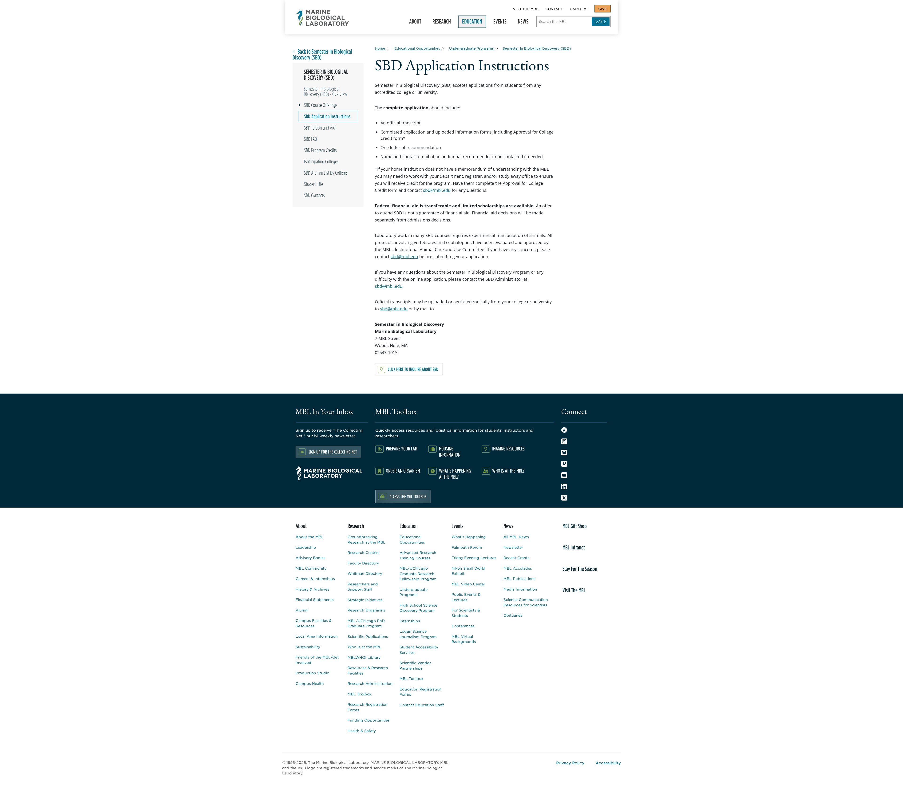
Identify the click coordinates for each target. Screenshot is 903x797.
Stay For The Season (579, 568)
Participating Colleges (321, 161)
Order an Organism (403, 470)
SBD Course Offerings (320, 105)
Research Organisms (366, 610)
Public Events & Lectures (466, 597)
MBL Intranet (573, 547)
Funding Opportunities (369, 720)
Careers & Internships (315, 578)
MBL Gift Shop (574, 525)
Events (498, 23)
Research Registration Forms (368, 707)
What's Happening (469, 536)
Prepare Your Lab (401, 448)
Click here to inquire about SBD (413, 369)
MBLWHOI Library (364, 657)
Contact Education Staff (422, 704)
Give (602, 9)
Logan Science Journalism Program (418, 634)
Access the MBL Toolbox (408, 496)
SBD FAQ (310, 139)
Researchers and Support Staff (363, 587)
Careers (578, 9)
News (521, 23)
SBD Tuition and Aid (319, 127)
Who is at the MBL (364, 646)
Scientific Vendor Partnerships (415, 665)
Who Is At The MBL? (508, 470)
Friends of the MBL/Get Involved (317, 660)
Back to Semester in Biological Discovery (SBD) (322, 54)
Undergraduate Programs (414, 592)
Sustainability (308, 646)
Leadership (306, 547)
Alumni (302, 610)
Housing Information (449, 452)
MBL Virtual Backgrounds (464, 639)
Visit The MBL (525, 9)
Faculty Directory (363, 563)
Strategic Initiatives (365, 599)
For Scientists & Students (466, 613)
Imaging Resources (508, 448)
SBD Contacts (314, 195)
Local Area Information (317, 636)
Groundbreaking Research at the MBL (366, 539)
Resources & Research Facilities (368, 670)
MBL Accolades (517, 568)
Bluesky (564, 452)
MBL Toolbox (359, 694)
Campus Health (310, 683)
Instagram (564, 441)
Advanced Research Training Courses (418, 555)
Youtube (564, 475)
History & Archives (312, 589)
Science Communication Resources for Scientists (525, 602)
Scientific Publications (368, 636)
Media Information (520, 589)
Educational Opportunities (412, 539)
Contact (554, 9)
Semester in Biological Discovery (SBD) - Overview (325, 91)
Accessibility (608, 762)
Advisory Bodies (310, 557)
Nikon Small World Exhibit (468, 571)
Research (440, 23)
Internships (410, 621)
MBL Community (311, 568)
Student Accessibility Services (419, 650)
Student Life (313, 184)
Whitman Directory (365, 573)
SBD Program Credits (320, 150)
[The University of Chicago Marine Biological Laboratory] (322, 18)
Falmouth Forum (467, 547)
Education (470, 23)
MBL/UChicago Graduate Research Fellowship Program (418, 573)
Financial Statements (315, 599)
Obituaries (512, 615)
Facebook (564, 430)
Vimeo (564, 464)
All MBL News (516, 536)
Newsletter (513, 547)
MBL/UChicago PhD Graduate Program (366, 623)
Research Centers (364, 552)
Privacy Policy (570, 762)
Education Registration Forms (421, 692)
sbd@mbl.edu (437, 190)
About (413, 23)
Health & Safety (362, 730)
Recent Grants (516, 557)
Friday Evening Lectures (474, 557)
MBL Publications (519, 578)
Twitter (564, 498)
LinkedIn (564, 486)
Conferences (463, 625)
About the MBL (310, 536)
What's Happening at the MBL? (455, 474)
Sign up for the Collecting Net (333, 452)
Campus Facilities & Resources (314, 623)
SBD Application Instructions (327, 116)
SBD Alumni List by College (325, 173)
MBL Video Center (468, 584)
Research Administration (370, 683)
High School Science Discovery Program (418, 608)
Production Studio (312, 673)
